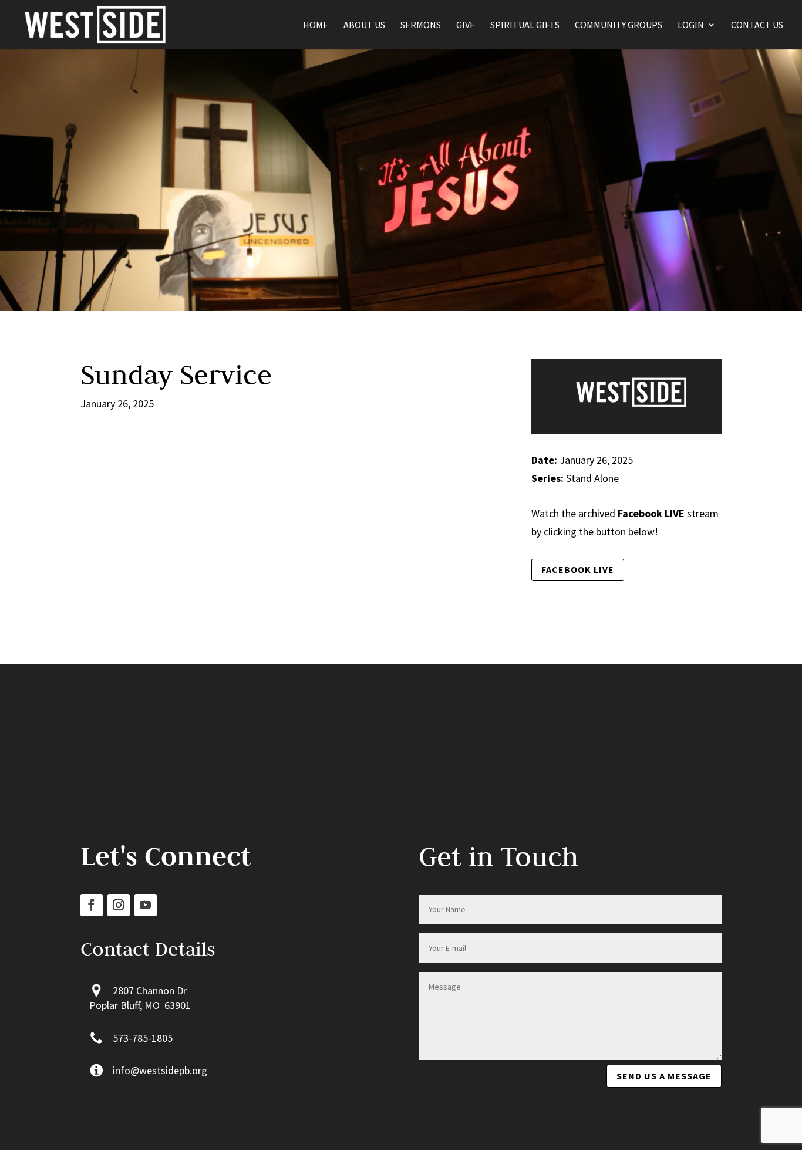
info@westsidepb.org (160, 1070)
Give (465, 26)
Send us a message (664, 1076)
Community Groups (618, 26)
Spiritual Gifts (525, 26)
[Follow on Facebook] (91, 905)
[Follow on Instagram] (118, 905)
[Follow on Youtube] (145, 905)
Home (315, 26)
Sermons (420, 26)
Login (691, 26)
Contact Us (757, 26)
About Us (364, 26)
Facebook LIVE (577, 569)
